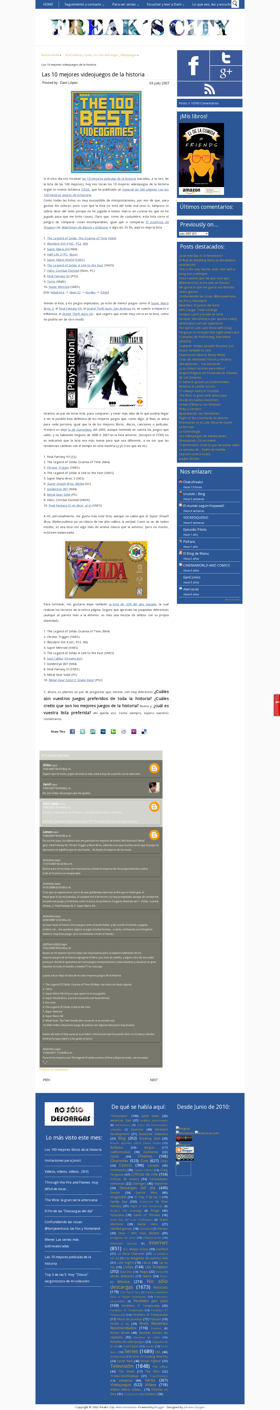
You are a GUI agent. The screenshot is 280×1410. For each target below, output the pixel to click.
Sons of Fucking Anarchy (150, 1356)
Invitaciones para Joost (63, 1160)
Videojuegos (128, 55)
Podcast (155, 1319)
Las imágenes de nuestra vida (146, 1258)
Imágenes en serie (123, 1238)
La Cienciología (189, 431)
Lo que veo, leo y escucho (212, 4)
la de (79, 429)
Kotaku (90, 292)
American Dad (120, 1120)
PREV (46, 1080)
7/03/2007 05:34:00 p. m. (57, 807)
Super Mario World (60, 260)
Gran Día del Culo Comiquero (131, 1219)
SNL (158, 1352)
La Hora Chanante (131, 1253)
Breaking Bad (149, 1138)
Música (123, 1281)
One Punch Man (130, 1292)
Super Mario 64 (58, 249)
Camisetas (151, 1152)
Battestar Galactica (153, 1134)
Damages (139, 1183)
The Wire (152, 1371)
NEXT (154, 1080)
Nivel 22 (75, 292)
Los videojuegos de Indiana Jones (202, 436)
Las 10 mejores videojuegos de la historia (93, 74)
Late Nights (125, 1262)
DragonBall (118, 1197)
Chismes (145, 1156)
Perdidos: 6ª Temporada (150, 1314)
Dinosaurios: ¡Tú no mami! (197, 440)
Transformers (159, 1376)
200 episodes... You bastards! (200, 364)
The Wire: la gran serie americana (203, 395)
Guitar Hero (148, 1224)
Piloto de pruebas (129, 1319)
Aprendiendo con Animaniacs (199, 413)
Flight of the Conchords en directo (203, 418)
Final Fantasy (73, 55)
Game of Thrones (146, 1215)
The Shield (126, 1371)
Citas (164, 1161)
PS (73, 456)
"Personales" (119, 1116)
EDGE (85, 189)
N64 (112, 238)
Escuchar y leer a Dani (164, 4)
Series (131, 1351)
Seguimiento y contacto (83, 4)
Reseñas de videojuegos (127, 1342)
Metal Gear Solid (59, 494)
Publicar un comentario (54, 1069)
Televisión (121, 1366)
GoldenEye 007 (57, 489)
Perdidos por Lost (151, 1300)
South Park (125, 1361)
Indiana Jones (152, 1238)
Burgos (149, 1147)
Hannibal (146, 1228)
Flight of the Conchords (146, 1206)
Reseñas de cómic (147, 1337)
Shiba (46, 765)
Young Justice (132, 1394)
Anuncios (137, 1129)
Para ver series (124, 4)
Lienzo (47, 832)
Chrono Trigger (58, 467)
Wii (85, 243)
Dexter (115, 1192)
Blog (122, 1138)
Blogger (159, 1407)
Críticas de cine (144, 1174)
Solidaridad (117, 1356)
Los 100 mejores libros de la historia (73, 1149)
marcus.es (191, 589)
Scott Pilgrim (131, 1346)
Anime (141, 1125)
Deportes (161, 1183)
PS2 (78, 243)
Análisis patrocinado (154, 1120)
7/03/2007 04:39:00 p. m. (57, 788)
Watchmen (69, 227)
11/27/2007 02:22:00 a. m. (58, 864)
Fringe (154, 1210)
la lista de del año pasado (132, 604)
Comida (153, 1165)
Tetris (51, 281)
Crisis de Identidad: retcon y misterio (205, 359)
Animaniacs (122, 1125)
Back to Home (50, 55)
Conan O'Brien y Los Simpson (200, 404)
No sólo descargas (106, 55)
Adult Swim (150, 1116)
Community (118, 1170)
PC (66, 254)
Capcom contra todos (194, 454)
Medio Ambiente (122, 1276)
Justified (162, 1249)
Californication (120, 1152)
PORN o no (119, 1323)
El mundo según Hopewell (203, 505)
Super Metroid (59, 287)
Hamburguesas (121, 1228)
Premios (156, 1328)
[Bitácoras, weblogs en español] (207, 1133)
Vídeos (150, 1384)
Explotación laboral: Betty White (202, 355)
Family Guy (118, 1201)
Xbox (72, 254)
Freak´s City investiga (126, 1210)
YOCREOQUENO (195, 517)
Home (48, 4)
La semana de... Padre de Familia (202, 449)
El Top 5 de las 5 (147, 1197)
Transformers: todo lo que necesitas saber (209, 445)
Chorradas (119, 1160)
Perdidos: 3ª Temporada (141, 1305)
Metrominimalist (126, 1407)
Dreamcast (73, 658)
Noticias (161, 1287)
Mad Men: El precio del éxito (199, 305)
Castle (114, 1156)
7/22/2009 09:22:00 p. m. (57, 948)
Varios (150, 1380)
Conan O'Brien (143, 1170)
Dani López (50, 803)
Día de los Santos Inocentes (199, 400)
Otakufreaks (193, 482)
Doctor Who (146, 1192)
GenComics (191, 577)
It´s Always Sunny (135, 1249)
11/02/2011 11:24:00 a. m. (58, 1052)
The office (160, 1367)
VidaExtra (57, 292)
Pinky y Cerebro (190, 409)
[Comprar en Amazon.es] (201, 194)
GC (72, 243)
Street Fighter (151, 1361)
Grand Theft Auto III (77, 314)
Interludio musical (123, 1243)
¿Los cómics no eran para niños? (202, 368)
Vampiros (125, 1380)
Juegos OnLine (189, 458)
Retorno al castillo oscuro (197, 386)
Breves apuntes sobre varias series (135, 1143)
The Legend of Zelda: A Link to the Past (75, 265)
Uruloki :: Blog (194, 494)
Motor (164, 1276)
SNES (79, 260)
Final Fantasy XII (58, 276)
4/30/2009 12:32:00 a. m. (57, 920)
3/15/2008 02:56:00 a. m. (57, 887)
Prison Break (120, 1332)
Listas (88, 55)
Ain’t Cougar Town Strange (198, 310)
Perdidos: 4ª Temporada (126, 1310)
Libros (146, 1262)
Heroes (162, 1228)
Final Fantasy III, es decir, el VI (70, 505)
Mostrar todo (232, 599)
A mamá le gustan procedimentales (204, 382)
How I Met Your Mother (138, 1233)
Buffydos (116, 1147)
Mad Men (126, 1272)
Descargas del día (137, 1187)
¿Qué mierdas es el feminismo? (201, 255)
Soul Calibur (55, 658)
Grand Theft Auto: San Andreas (109, 308)
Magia (143, 1271)
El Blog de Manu (196, 553)
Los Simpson (156, 1266)
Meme (147, 1276)
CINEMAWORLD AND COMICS (206, 565)
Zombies (150, 1394)
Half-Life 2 (54, 254)
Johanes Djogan (194, 1407)
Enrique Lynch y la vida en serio (201, 314)
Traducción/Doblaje (124, 1376)
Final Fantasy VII (70, 308)
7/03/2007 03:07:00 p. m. (57, 769)
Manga (160, 1271)
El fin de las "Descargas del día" (69, 1211)
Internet (158, 1242)
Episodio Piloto (195, 529)
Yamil (46, 784)
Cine (144, 1160)
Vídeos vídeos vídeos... (126, 1389)
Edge (104, 292)
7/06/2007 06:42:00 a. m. (57, 835)
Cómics (125, 1165)
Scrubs (150, 1346)
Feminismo (146, 1201)
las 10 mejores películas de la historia (109, 178)
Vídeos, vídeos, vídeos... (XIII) (67, 1171)
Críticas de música (124, 1179)
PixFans (189, 541)
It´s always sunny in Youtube (199, 391)
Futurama (117, 1215)
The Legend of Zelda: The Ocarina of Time (77, 238)
